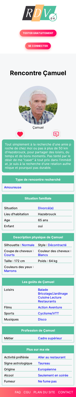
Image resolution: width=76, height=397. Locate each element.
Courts (9, 255)
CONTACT (65, 392)
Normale (28, 245)
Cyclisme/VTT (48, 313)
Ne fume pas (47, 381)
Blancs (43, 255)
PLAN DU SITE (44, 392)
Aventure (55, 307)
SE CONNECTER (38, 45)
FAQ (18, 392)
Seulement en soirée (53, 375)
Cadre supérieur (50, 338)
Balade (43, 290)
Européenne (47, 369)
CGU (27, 392)
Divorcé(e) (46, 208)
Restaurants (47, 301)
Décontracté (57, 245)
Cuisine (43, 297)
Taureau (44, 363)
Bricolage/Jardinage (53, 293)
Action (43, 307)
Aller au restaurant (51, 357)
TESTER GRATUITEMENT (38, 33)
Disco (42, 319)
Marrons (10, 271)
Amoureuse (12, 187)
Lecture (55, 297)
